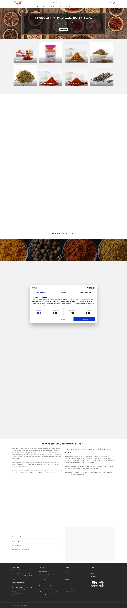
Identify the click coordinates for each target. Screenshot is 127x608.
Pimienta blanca (68, 137)
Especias (39, 7)
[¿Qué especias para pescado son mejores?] (63, 420)
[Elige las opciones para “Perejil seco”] (50, 177)
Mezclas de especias (54, 7)
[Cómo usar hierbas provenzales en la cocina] (63, 367)
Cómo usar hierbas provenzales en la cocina (26, 380)
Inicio (34, 7)
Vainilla (62, 7)
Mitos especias (22, 324)
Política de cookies (69, 586)
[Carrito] (114, 3)
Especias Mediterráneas (18, 228)
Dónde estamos (68, 574)
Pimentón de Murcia (43, 598)
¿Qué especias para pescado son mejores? (26, 433)
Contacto (67, 571)
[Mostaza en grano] (24, 123)
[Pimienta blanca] (76, 123)
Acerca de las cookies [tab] (85, 292)
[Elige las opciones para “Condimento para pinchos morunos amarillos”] (103, 222)
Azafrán (45, 7)
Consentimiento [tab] (41, 292)
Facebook (93, 576)
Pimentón (68, 7)
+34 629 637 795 (21, 580)
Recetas (20, 297)
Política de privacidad (70, 589)
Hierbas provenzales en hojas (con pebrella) (101, 182)
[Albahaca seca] (76, 169)
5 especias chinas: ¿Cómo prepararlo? (24, 406)
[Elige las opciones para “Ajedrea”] (24, 177)
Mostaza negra (42, 137)
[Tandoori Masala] (50, 214)
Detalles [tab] (63, 292)
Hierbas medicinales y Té (45, 586)
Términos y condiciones (70, 592)
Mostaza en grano (16, 137)
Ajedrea (14, 182)
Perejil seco (41, 182)
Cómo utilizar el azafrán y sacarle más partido (27, 327)
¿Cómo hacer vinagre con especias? (24, 353)
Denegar (63, 319)
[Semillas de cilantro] (103, 123)
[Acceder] (110, 3)
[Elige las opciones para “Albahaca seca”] (77, 177)
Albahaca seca (68, 182)
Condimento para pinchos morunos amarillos (102, 228)
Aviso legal (67, 583)
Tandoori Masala (43, 228)
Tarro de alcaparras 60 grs (71, 228)
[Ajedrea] (24, 169)
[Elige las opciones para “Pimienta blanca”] (77, 131)
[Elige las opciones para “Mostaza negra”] (50, 131)
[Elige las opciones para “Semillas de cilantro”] (103, 131)
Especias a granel (43, 571)
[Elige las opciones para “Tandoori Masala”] (50, 222)
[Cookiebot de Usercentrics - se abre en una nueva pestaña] (88, 288)
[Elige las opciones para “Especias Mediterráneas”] (24, 222)
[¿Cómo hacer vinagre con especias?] (63, 340)
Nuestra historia (83, 519)
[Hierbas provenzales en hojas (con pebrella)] (103, 169)
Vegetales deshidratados (44, 595)
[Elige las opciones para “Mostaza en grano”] (24, 131)
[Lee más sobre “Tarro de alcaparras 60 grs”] (77, 222)
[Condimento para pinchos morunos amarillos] (103, 214)
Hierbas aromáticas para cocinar (47, 574)
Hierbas (74, 7)
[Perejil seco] (50, 169)
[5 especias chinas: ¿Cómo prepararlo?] (63, 393)
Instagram (93, 573)
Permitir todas (84, 319)
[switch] (55, 313)
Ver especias (63, 29)
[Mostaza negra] (50, 123)
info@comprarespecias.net (18, 582)
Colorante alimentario (82, 7)
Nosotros (92, 7)
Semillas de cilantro (95, 137)
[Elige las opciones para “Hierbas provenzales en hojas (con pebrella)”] (103, 177)
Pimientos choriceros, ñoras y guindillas (48, 592)
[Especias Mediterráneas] (24, 214)
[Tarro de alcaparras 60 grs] (76, 214)
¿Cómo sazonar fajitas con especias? (24, 300)
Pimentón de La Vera (44, 589)
